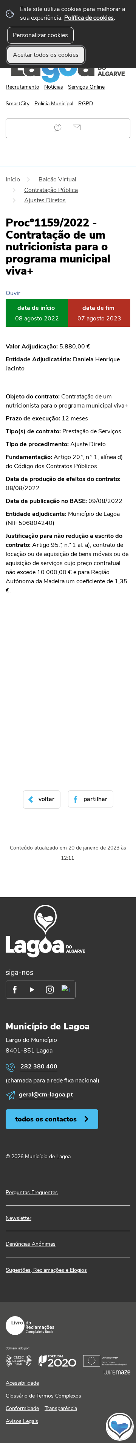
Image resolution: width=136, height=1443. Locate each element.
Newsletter (18, 1218)
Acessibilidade (22, 1383)
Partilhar (95, 799)
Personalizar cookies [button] (40, 35)
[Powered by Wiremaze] (117, 1372)
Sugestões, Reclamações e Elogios (46, 1270)
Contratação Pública (51, 190)
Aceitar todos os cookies (46, 55)
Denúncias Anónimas (31, 1244)
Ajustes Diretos (45, 200)
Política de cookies (89, 18)
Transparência (61, 1408)
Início (13, 179)
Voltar (46, 799)
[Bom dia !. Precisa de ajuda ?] (68, 1426)
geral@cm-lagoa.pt (46, 1094)
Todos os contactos (46, 1119)
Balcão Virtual (57, 179)
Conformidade (22, 1408)
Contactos (76, 127)
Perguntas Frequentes (57, 127)
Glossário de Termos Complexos (43, 1395)
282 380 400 (38, 1066)
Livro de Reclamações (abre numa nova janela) (30, 1325)
